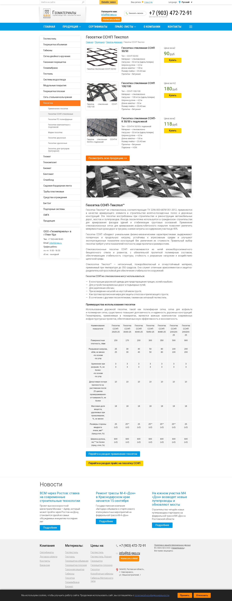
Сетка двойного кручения (56, 56)
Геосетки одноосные (57, 143)
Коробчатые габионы (102, 573)
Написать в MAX (111, 19)
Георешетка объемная (55, 44)
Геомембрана (50, 68)
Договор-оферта (48, 556)
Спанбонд (48, 180)
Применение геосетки (58, 109)
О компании (152, 26)
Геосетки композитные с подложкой (59, 126)
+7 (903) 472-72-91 (170, 13)
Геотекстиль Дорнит (101, 556)
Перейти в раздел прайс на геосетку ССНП (114, 463)
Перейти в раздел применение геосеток (113, 453)
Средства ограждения (55, 197)
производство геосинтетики (66, 13)
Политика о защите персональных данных (172, 545)
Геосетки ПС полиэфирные (60, 119)
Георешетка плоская (54, 91)
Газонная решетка (74, 569)
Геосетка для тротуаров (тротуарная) (58, 149)
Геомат (47, 156)
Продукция (70, 26)
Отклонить (202, 595)
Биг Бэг (47, 203)
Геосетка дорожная (114, 42)
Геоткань (48, 73)
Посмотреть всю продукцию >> (108, 158)
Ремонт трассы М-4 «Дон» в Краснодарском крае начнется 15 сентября (115, 497)
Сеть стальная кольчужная (57, 97)
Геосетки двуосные (57, 138)
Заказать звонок (136, 13)
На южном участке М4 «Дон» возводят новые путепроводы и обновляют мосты (169, 498)
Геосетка (48, 103)
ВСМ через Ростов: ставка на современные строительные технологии (60, 497)
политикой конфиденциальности (151, 595)
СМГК (46, 215)
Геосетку (95, 569)
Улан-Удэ (148, 2)
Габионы (47, 50)
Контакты (174, 26)
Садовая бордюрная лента (57, 185)
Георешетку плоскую (102, 565)
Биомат (47, 168)
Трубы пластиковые (53, 191)
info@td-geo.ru (108, 14)
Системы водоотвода (54, 79)
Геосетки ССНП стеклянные (60, 114)
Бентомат (48, 174)
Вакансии (45, 565)
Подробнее (50, 527)
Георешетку (97, 561)
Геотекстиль (49, 38)
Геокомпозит (50, 162)
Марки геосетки (55, 132)
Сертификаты (98, 26)
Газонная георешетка (54, 62)
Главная (49, 26)
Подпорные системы (54, 209)
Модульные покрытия (54, 85)
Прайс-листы (124, 26)
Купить (172, 60)
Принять (185, 595)
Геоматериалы (178, 548)
